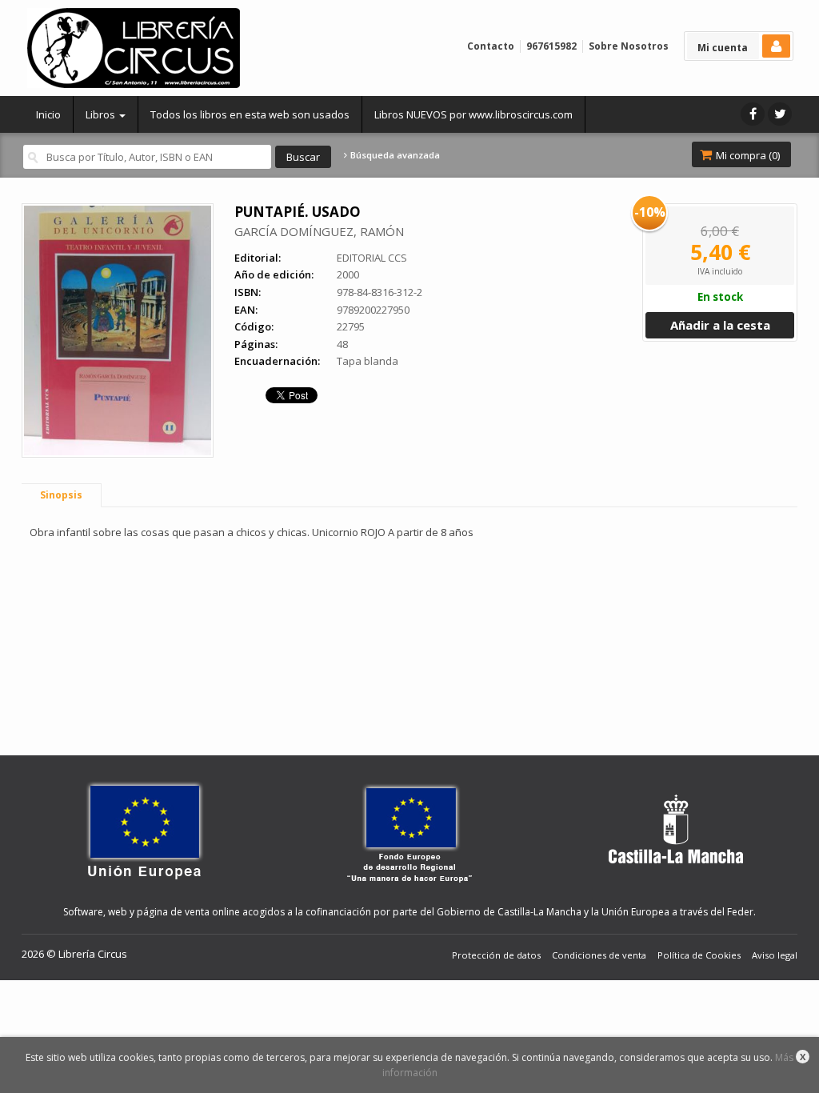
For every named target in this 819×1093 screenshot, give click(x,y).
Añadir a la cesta (720, 325)
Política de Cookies (699, 955)
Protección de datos (496, 955)
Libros (102, 114)
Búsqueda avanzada (394, 155)
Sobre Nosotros (629, 46)
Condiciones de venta (599, 955)
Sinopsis (61, 495)
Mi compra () (746, 155)
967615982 (551, 46)
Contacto (490, 46)
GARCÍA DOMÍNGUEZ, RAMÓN (319, 231)
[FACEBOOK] (753, 114)
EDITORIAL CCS (372, 257)
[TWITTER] (780, 114)
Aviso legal (774, 955)
